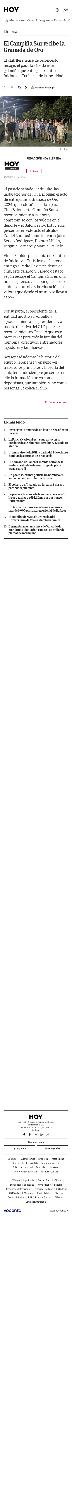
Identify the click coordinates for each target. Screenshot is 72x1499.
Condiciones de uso (50, 1163)
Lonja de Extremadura (36, 1201)
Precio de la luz (44, 1193)
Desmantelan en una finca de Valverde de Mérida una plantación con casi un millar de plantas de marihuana (36, 530)
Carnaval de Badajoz (43, 1189)
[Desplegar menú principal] (66, 10)
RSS (30, 1197)
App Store (21, 1148)
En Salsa (58, 1184)
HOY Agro (15, 1180)
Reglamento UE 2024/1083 (25, 1163)
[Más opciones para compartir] (25, 87)
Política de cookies (49, 1171)
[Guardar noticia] (5, 87)
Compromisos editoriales (26, 1171)
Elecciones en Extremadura (17, 1189)
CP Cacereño (28, 1193)
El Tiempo (59, 1197)
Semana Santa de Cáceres (50, 1180)
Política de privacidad (23, 1167)
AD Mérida (14, 1193)
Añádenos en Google (44, 87)
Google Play (54, 1148)
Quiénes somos (27, 1158)
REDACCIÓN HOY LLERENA (43, 158)
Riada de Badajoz (43, 1197)
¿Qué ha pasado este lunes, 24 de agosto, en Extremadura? (37, 20)
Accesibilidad (58, 1158)
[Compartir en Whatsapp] (19, 87)
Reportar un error (58, 402)
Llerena (10, 31)
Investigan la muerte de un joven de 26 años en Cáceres (38, 431)
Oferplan (59, 1193)
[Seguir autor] (34, 171)
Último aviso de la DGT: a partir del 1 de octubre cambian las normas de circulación (38, 454)
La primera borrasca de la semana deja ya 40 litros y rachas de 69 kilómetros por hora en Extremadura (36, 498)
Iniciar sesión (57, 10)
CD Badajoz (61, 1189)
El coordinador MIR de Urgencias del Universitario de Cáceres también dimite (34, 518)
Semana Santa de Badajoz (22, 1184)
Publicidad (41, 1167)
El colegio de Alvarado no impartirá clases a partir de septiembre (36, 486)
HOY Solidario (44, 1184)
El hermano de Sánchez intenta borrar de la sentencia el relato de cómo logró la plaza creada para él (36, 465)
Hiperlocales (29, 1180)
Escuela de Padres (16, 1197)
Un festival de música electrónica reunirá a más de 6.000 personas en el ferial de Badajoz (37, 508)
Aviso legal (43, 1158)
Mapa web (54, 1167)
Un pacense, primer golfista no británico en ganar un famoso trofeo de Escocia (36, 476)
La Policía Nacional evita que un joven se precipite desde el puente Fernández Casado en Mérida (38, 443)
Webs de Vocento (58, 1210)
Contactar (12, 1158)
